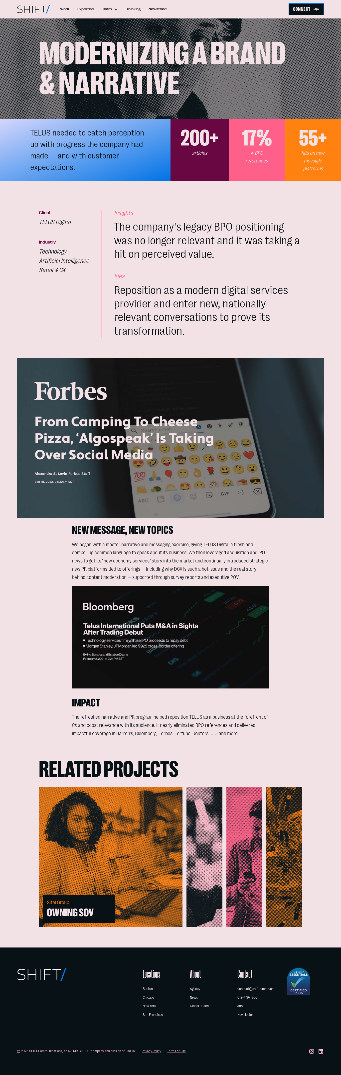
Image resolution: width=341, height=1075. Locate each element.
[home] (33, 9)
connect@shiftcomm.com (256, 989)
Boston (148, 989)
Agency (195, 989)
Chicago (148, 997)
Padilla (130, 1051)
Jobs (240, 1006)
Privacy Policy (151, 1051)
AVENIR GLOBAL (79, 1051)
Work (64, 9)
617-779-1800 (247, 997)
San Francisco (153, 1015)
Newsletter (245, 1015)
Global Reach (199, 1006)
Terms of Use (176, 1051)
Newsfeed (158, 9)
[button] (110, 9)
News (194, 997)
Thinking (133, 9)
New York (149, 1006)
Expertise (85, 9)
